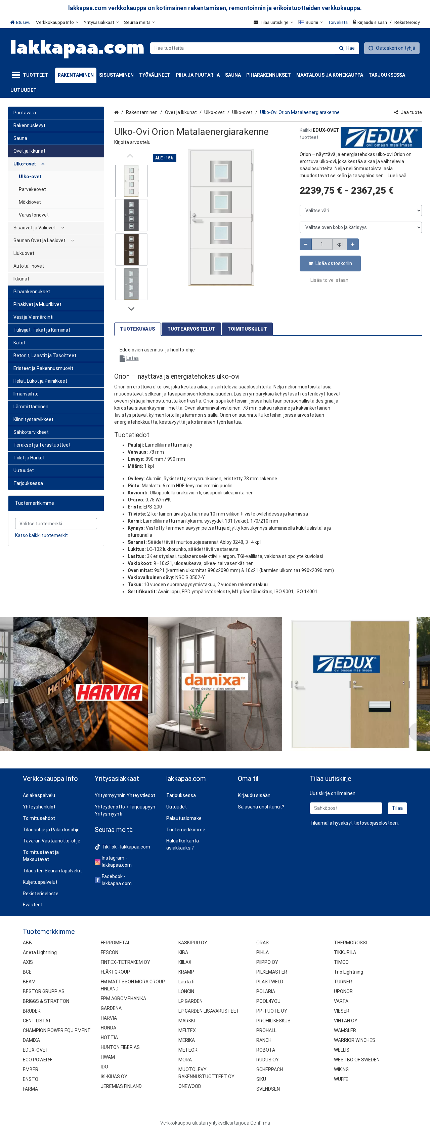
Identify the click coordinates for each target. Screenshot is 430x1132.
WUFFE (341, 1079)
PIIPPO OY (267, 962)
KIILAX (184, 962)
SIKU (261, 1079)
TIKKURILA (345, 952)
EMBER (30, 1069)
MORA (185, 1059)
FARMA (30, 1089)
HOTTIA (109, 1037)
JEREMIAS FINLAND (121, 1086)
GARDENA (111, 1008)
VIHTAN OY (345, 1020)
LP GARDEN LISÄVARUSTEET (209, 1011)
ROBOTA (265, 1050)
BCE (27, 972)
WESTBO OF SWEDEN (357, 1059)
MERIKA (186, 1040)
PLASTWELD (269, 981)
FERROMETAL (115, 942)
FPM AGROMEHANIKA (123, 998)
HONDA (108, 1027)
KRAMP (186, 972)
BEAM (29, 981)
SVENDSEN (268, 1089)
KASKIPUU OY (192, 942)
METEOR (188, 1050)
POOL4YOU (268, 1001)
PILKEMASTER (271, 972)
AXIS (28, 962)
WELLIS (341, 1050)
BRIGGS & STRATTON (46, 1001)
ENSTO (30, 1079)
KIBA (183, 952)
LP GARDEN (190, 1001)
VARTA (341, 1001)
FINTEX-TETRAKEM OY (125, 962)
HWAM (108, 1057)
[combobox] (254, 48)
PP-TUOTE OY (271, 1011)
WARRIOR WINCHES (354, 1040)
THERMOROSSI (350, 942)
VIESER (341, 1011)
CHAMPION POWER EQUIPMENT (57, 1030)
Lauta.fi (186, 981)
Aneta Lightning (40, 952)
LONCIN (186, 991)
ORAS (262, 942)
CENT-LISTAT (37, 1020)
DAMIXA (31, 1040)
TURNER (343, 981)
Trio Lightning (348, 972)
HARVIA (109, 1018)
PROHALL (266, 1030)
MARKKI (186, 1020)
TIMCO (341, 962)
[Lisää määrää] (353, 244)
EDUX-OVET (36, 1050)
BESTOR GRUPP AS (43, 991)
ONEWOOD (189, 1086)
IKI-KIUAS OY (114, 1076)
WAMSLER (345, 1030)
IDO (104, 1066)
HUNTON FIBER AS (120, 1047)
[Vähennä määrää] (306, 244)
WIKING (341, 1069)
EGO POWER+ (37, 1059)
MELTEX (187, 1030)
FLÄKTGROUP (115, 972)
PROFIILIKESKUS (273, 1020)
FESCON (109, 952)
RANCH (263, 1040)
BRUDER (32, 1011)
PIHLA (262, 952)
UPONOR (343, 991)
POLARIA (265, 991)
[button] (132, 142)
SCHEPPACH (269, 1069)
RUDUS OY (267, 1059)
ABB (27, 942)
